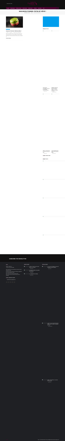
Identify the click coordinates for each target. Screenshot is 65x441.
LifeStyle (35, 8)
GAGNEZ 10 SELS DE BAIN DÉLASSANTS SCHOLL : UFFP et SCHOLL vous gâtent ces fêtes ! (54, 89)
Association (39, 8)
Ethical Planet (30, 8)
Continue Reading (8, 38)
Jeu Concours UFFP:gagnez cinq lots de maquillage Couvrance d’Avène (46, 88)
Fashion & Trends (18, 8)
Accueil (8, 8)
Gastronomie (8, 29)
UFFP (43, 8)
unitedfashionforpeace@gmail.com (11, 279)
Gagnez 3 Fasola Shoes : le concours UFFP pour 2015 (46, 151)
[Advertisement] (51, 21)
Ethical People (25, 8)
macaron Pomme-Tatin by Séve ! (13, 31)
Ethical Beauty (13, 8)
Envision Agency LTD (56, 439)
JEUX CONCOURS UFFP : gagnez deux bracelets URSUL (55, 151)
